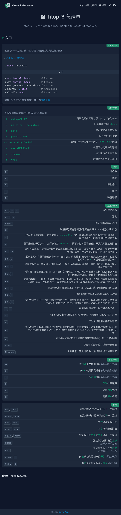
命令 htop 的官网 (15, 58)
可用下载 (45, 99)
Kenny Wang (63, 512)
